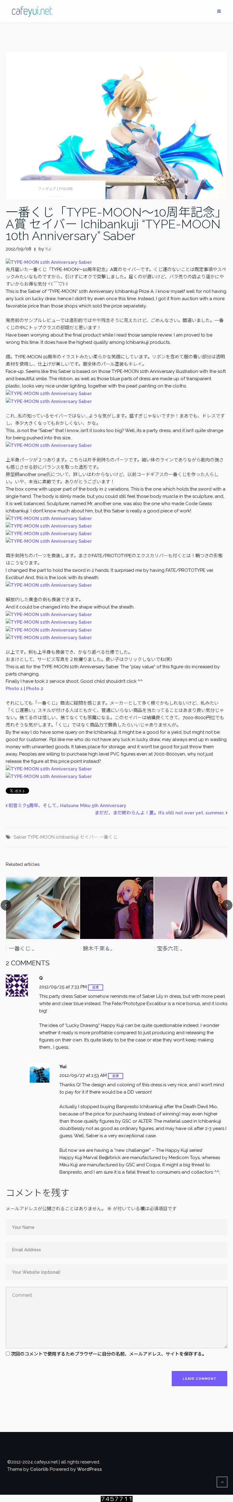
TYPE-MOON (41, 837)
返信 (95, 987)
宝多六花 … (95, 948)
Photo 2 (34, 688)
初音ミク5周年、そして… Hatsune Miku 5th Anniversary (67, 805)
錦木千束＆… (23, 948)
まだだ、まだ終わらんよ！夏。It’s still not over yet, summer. (160, 813)
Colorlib (39, 1469)
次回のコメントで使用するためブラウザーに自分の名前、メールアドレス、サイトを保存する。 (109, 1354)
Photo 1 (14, 688)
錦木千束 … (169, 948)
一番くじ (108, 837)
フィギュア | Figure (55, 189)
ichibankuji (67, 837)
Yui (48, 249)
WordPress (89, 1469)
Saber (20, 837)
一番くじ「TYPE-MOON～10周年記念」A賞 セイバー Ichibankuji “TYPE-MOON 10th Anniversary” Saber (116, 224)
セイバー (89, 837)
